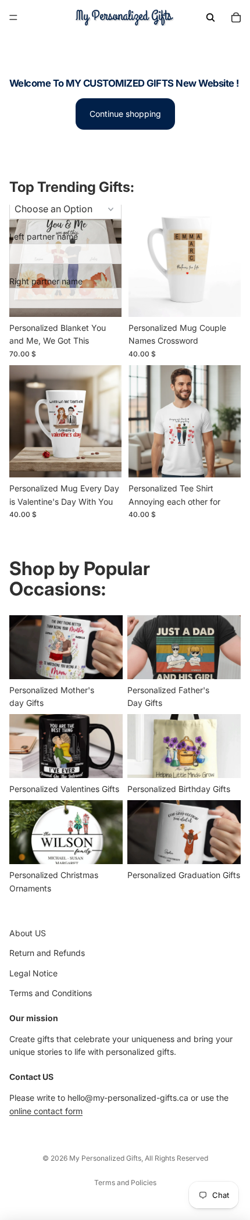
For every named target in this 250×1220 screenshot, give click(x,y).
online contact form (46, 1110)
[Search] (210, 17)
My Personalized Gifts (105, 1158)
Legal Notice (33, 973)
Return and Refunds (47, 953)
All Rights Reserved (176, 1158)
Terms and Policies (125, 1182)
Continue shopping (125, 114)
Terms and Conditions (50, 993)
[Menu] (13, 17)
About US (27, 933)
